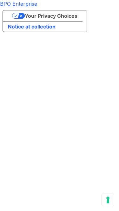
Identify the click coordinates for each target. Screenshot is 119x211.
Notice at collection (32, 26)
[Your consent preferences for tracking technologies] (108, 200)
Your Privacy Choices (51, 16)
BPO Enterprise (18, 4)
